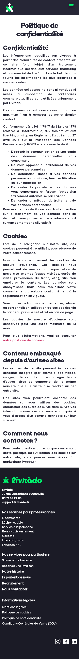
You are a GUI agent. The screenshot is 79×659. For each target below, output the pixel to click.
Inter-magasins (13, 540)
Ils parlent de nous (16, 577)
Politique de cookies (16, 612)
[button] (71, 5)
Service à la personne (17, 527)
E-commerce (11, 518)
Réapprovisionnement (18, 531)
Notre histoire (13, 571)
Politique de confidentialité (21, 618)
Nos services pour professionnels (28, 512)
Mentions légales (14, 607)
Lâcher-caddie (12, 522)
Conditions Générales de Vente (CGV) (29, 623)
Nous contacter (15, 589)
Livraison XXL (11, 545)
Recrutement (13, 583)
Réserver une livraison (18, 566)
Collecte (8, 535)
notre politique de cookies (23, 340)
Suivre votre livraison (17, 560)
